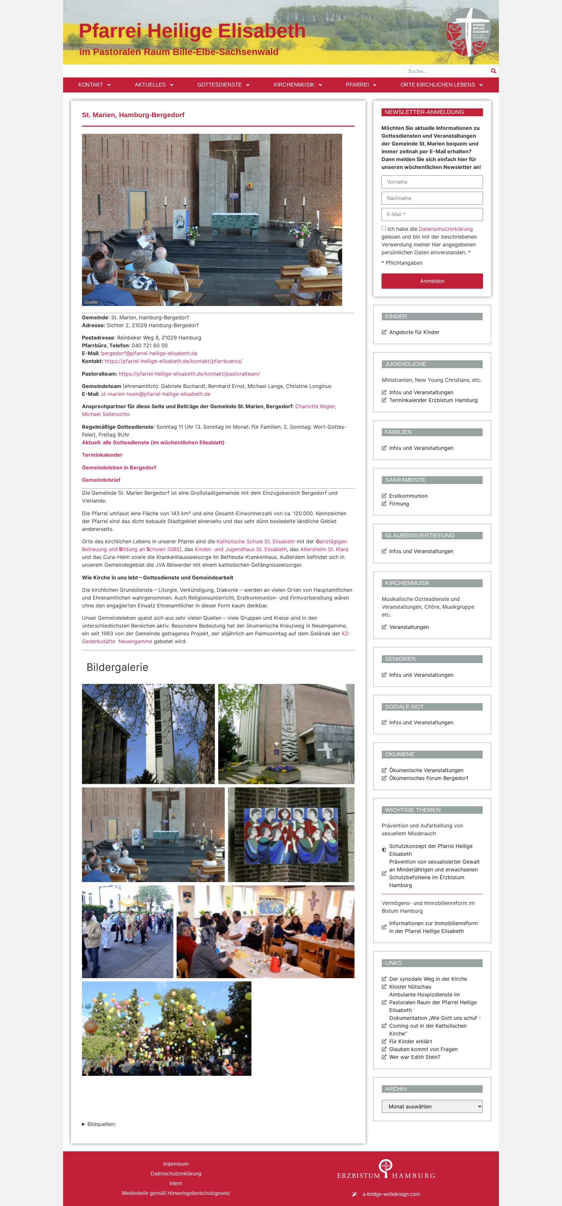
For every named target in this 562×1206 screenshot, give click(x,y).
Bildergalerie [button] (118, 667)
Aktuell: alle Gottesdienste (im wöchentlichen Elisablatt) (153, 442)
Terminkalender (102, 454)
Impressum (176, 1164)
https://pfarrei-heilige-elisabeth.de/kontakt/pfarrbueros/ (174, 361)
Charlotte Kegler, (315, 406)
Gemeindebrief (101, 480)
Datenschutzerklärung (446, 229)
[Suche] (493, 71)
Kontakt (90, 85)
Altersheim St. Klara (323, 549)
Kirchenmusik (294, 85)
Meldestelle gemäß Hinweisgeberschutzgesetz (176, 1193)
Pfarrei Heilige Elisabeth (192, 31)
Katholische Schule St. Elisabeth (256, 541)
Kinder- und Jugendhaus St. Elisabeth (241, 549)
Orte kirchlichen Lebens (438, 85)
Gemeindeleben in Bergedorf (119, 467)
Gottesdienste (219, 85)
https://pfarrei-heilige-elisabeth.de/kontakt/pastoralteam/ (189, 373)
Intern (175, 1183)
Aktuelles (150, 85)
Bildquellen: (101, 1124)
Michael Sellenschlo (106, 414)
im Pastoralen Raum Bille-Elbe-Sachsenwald (179, 52)
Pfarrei (357, 85)
